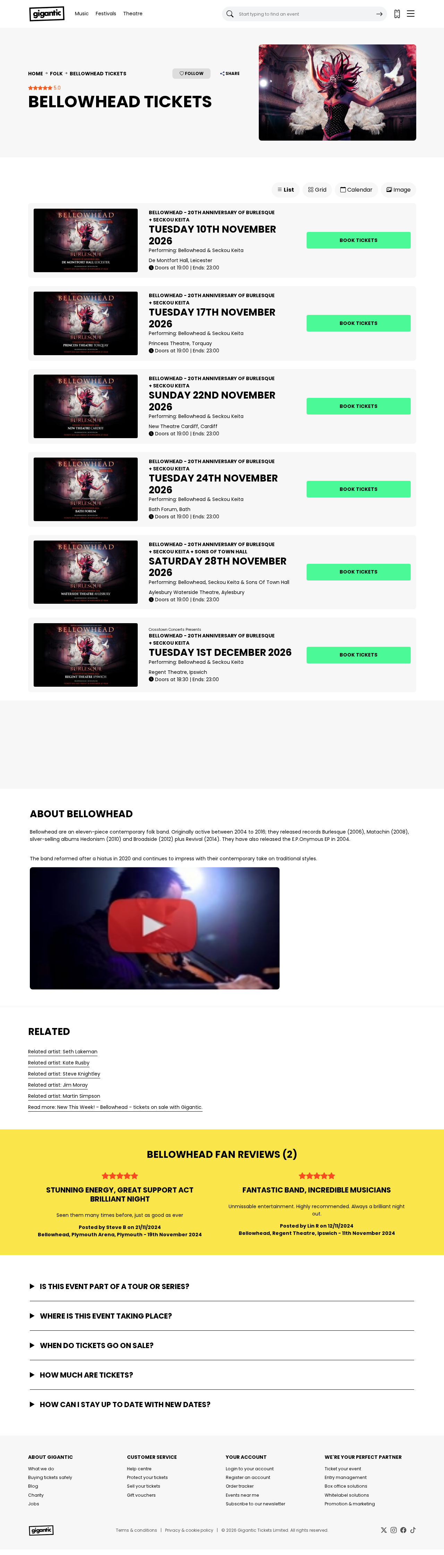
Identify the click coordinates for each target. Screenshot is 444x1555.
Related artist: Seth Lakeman (62, 1051)
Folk (56, 73)
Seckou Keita (228, 250)
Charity (36, 1495)
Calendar (359, 190)
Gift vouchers (141, 1495)
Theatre (133, 13)
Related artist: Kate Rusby (58, 1062)
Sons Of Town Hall (267, 582)
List (288, 190)
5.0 (56, 87)
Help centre (139, 1469)
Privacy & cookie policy (189, 1530)
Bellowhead (192, 250)
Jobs (33, 1504)
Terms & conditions (136, 1530)
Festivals (106, 13)
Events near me (242, 1495)
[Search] (379, 13)
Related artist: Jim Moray (58, 1084)
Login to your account (250, 1469)
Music (82, 13)
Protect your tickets (147, 1477)
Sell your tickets (143, 1486)
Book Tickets (358, 240)
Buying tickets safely (50, 1477)
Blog (33, 1486)
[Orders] (397, 14)
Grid (320, 190)
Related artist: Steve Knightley (64, 1073)
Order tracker (240, 1486)
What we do (41, 1469)
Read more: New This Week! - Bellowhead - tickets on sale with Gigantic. (115, 1107)
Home (35, 73)
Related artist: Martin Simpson (64, 1096)
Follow (194, 73)
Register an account (248, 1477)
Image (401, 190)
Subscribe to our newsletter (255, 1504)
